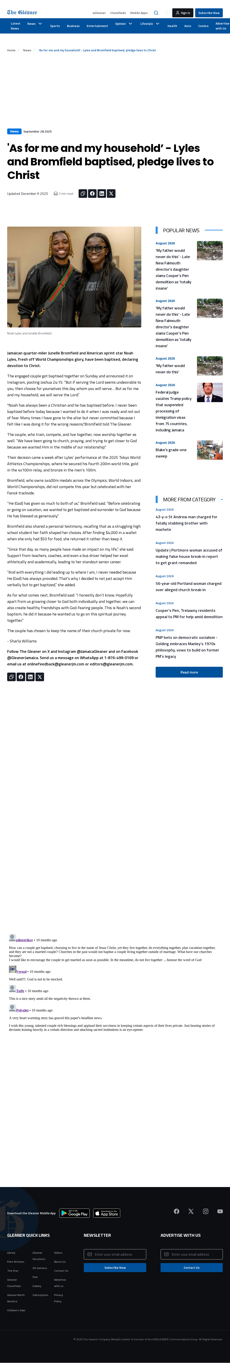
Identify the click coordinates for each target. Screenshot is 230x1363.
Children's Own (16, 1310)
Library (11, 1252)
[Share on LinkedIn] (101, 193)
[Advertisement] (115, 94)
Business (73, 25)
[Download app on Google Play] (74, 1213)
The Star (12, 1270)
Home (11, 50)
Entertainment (97, 25)
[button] (99, 13)
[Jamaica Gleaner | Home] (23, 13)
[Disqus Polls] (115, 876)
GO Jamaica (40, 1268)
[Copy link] (83, 193)
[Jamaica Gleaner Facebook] (176, 1211)
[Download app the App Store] (106, 1213)
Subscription (40, 1295)
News (27, 50)
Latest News (15, 26)
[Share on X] (111, 193)
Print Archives (15, 1261)
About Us (60, 1261)
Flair (35, 1277)
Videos (58, 1252)
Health (172, 25)
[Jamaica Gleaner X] (191, 1211)
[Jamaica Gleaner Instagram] (205, 1211)
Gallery (37, 1286)
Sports (55, 25)
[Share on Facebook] (92, 193)
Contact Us (61, 1270)
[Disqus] (115, 988)
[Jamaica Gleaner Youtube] (220, 1211)
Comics (203, 25)
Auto (187, 25)
